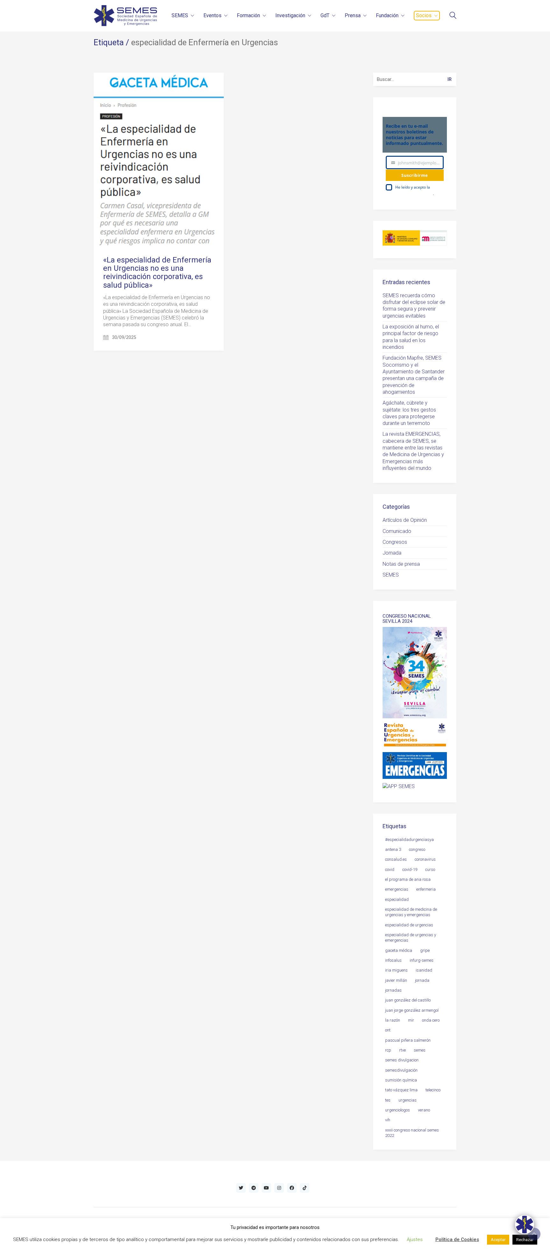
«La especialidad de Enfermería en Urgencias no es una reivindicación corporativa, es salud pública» (157, 273)
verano (424, 1110)
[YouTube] (266, 1188)
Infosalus (393, 960)
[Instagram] (279, 1188)
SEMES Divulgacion (402, 1060)
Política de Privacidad (414, 193)
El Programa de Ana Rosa (408, 879)
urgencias (407, 1100)
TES (388, 1100)
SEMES (391, 575)
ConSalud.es (396, 859)
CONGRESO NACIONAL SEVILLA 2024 (407, 619)
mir (411, 1020)
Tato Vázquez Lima (401, 1090)
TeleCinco (433, 1090)
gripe (425, 950)
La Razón (392, 1020)
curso (430, 869)
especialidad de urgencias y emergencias (410, 937)
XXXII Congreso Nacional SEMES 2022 (412, 1133)
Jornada (392, 553)
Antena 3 (393, 849)
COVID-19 (409, 869)
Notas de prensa (401, 564)
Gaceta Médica (398, 950)
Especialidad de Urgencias (409, 925)
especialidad (397, 899)
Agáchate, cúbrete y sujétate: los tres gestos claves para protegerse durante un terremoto (409, 413)
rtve (402, 1050)
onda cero (431, 1020)
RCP (388, 1050)
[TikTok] (304, 1188)
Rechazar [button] (524, 1239)
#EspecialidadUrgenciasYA (409, 839)
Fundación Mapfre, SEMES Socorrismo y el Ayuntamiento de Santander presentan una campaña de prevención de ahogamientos (414, 375)
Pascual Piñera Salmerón (408, 1040)
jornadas (393, 990)
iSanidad (424, 970)
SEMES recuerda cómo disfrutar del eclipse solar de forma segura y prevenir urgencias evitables (414, 305)
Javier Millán (396, 980)
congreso (417, 849)
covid (389, 869)
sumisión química (401, 1080)
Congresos (395, 542)
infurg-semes (422, 960)
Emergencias (396, 889)
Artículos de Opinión (405, 520)
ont (388, 1030)
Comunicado (397, 531)
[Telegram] (253, 1188)
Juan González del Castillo (408, 1000)
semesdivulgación (401, 1070)
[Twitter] (241, 1188)
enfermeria (426, 889)
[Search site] (452, 16)
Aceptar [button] (498, 1239)
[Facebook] (292, 1188)
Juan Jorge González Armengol (412, 1010)
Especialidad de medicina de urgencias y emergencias (411, 912)
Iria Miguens (396, 970)
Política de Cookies (457, 1239)
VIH (387, 1119)
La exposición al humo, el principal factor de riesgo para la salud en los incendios (411, 337)
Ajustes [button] (415, 1239)
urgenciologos (397, 1110)
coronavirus (425, 859)
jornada (422, 980)
